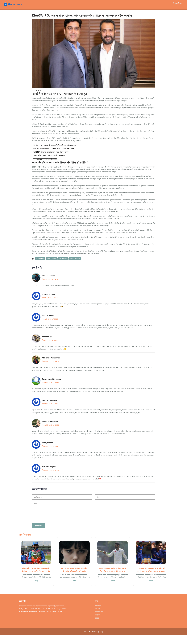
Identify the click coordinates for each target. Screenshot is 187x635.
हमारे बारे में (98, 605)
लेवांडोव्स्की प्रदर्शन (178, 3)
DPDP (97, 618)
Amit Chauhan (75, 259)
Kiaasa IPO (40, 259)
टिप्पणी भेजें (38, 526)
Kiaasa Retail (51, 259)
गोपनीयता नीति (99, 612)
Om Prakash (63, 259)
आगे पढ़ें (36, 581)
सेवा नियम (97, 609)
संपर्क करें (97, 615)
